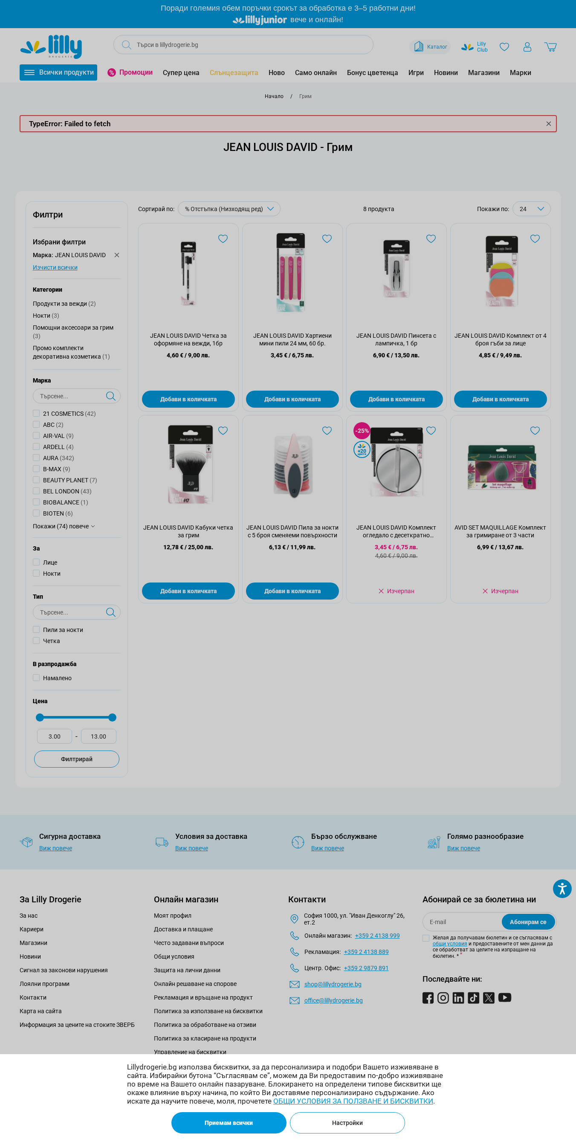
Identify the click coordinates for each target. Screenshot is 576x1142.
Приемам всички (229, 1122)
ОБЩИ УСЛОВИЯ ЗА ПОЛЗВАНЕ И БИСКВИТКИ (353, 1101)
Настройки (347, 1122)
